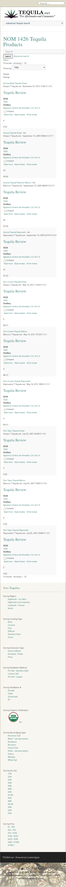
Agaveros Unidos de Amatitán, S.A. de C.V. (21, 108)
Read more (8, 114)
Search (8, 56)
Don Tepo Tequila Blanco (14, 480)
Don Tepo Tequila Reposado (16, 530)
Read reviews (19, 114)
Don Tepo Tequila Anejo (14, 430)
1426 (5, 101)
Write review (32, 114)
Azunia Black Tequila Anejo (15, 83)
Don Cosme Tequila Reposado (16, 381)
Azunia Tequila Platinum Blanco (17, 182)
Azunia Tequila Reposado (14, 232)
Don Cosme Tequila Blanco (15, 331)
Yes (20, 722)
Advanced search (21, 56)
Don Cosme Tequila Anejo (14, 281)
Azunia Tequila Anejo (12, 132)
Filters (5, 60)
